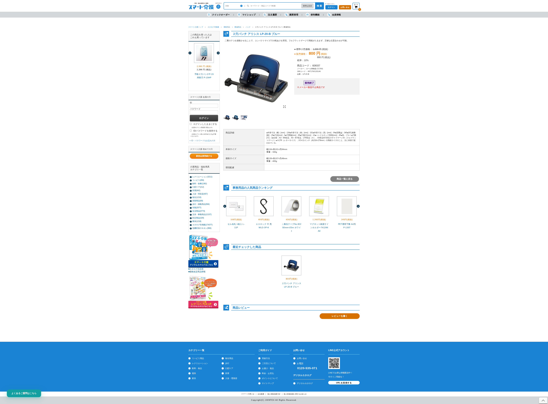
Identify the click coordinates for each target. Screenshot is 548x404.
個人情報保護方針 (274, 394)
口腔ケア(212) (198, 187)
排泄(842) (196, 190)
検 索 (319, 6)
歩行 (227, 363)
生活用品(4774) (198, 211)
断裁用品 (238, 27)
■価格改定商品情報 (197, 271)
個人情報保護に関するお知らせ (295, 394)
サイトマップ (268, 383)
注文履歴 (272, 14)
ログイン (331, 7)
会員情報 (336, 14)
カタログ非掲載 (213, 27)
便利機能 (315, 14)
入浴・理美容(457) (200, 194)
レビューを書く (340, 316)
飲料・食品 (197, 368)
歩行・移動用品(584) (200, 204)
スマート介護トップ (195, 27)
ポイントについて (270, 378)
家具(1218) (196, 221)
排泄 (227, 373)
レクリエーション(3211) (202, 177)
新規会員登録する (204, 156)
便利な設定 (307, 6)
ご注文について (269, 363)
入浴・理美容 (231, 378)
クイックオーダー (221, 14)
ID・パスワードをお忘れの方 (203, 141)
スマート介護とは (247, 394)
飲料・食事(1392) (199, 184)
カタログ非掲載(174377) (202, 225)
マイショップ (249, 14)
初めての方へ (331, 4)
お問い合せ (302, 358)
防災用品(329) (198, 218)
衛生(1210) (196, 197)
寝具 (194, 373)
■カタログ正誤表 (196, 269)
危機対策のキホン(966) (201, 228)
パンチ (248, 27)
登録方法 (266, 358)
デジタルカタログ (305, 383)
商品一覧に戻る (345, 179)
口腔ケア (229, 368)
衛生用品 (229, 358)
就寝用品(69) (197, 201)
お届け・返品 (268, 368)
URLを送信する (344, 383)
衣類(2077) (196, 207)
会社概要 (261, 394)
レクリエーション (200, 363)
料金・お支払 (268, 373)
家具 (194, 378)
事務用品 (227, 27)
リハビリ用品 (198, 358)
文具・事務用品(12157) (201, 214)
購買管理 (293, 14)
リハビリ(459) (198, 180)
